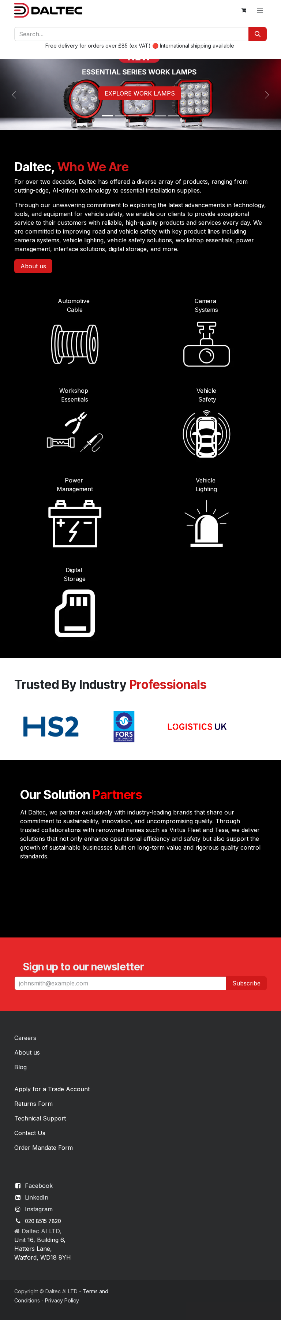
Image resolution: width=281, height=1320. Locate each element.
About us (33, 266)
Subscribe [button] (246, 983)
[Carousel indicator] (107, 116)
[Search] (257, 34)
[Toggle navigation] (260, 10)
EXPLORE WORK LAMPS (140, 93)
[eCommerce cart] (243, 10)
